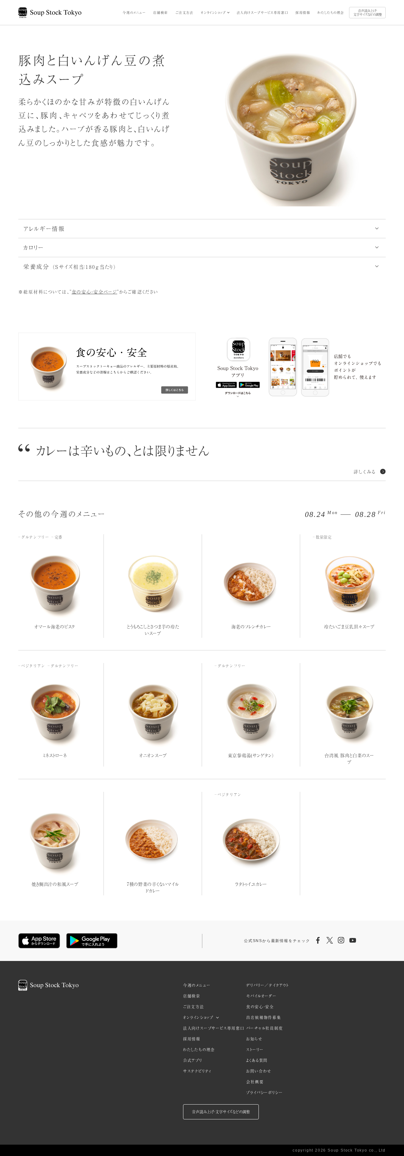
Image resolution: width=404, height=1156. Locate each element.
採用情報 (302, 12)
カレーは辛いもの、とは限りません (123, 450)
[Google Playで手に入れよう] (91, 940)
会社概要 (255, 1082)
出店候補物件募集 (263, 1017)
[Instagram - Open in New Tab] (341, 941)
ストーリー (255, 1049)
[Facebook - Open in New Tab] (318, 941)
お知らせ (254, 1039)
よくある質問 (257, 1060)
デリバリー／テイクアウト (267, 985)
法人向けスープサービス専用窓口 (262, 12)
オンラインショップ (213, 12)
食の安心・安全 (260, 1007)
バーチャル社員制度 (264, 1028)
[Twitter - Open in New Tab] (329, 941)
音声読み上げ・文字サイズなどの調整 (367, 12)
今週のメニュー (134, 12)
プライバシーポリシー (264, 1092)
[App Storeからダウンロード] (39, 940)
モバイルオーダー (261, 996)
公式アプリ (192, 1060)
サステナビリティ (197, 1071)
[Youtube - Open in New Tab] (352, 941)
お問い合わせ (258, 1071)
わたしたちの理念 (331, 12)
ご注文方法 (184, 12)
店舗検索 (160, 12)
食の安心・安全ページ (94, 291)
